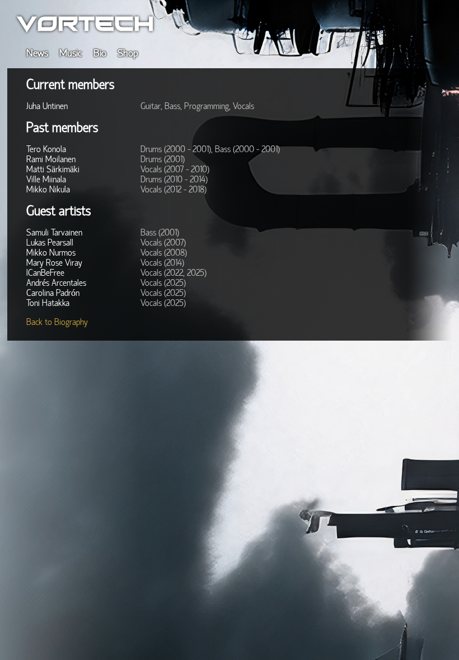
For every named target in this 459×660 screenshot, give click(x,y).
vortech (85, 23)
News (37, 53)
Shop (128, 53)
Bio (99, 53)
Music (70, 53)
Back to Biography (57, 322)
